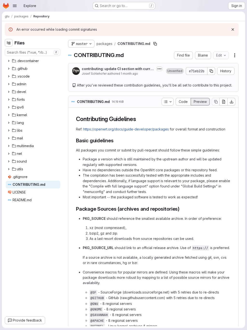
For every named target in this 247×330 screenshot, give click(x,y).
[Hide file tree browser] (9, 43)
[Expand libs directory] (9, 130)
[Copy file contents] (216, 102)
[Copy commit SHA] (211, 71)
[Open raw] (223, 102)
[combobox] (32, 52)
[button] (175, 71)
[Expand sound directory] (9, 161)
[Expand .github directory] (9, 69)
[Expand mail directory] (9, 138)
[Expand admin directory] (9, 84)
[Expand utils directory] (9, 169)
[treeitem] (33, 61)
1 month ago (129, 73)
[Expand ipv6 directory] (9, 107)
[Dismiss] (233, 29)
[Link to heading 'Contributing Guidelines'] (139, 118)
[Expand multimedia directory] (9, 146)
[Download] (231, 102)
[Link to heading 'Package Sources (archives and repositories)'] (182, 209)
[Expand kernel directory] (9, 115)
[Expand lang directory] (9, 123)
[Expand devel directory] (9, 92)
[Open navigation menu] (15, 6)
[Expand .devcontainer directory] (9, 61)
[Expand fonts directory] (9, 99)
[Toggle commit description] (159, 69)
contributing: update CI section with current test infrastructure (117, 69)
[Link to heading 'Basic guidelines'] (116, 140)
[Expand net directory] (9, 154)
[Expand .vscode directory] (9, 76)
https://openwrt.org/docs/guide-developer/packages (126, 129)
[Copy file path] (155, 44)
